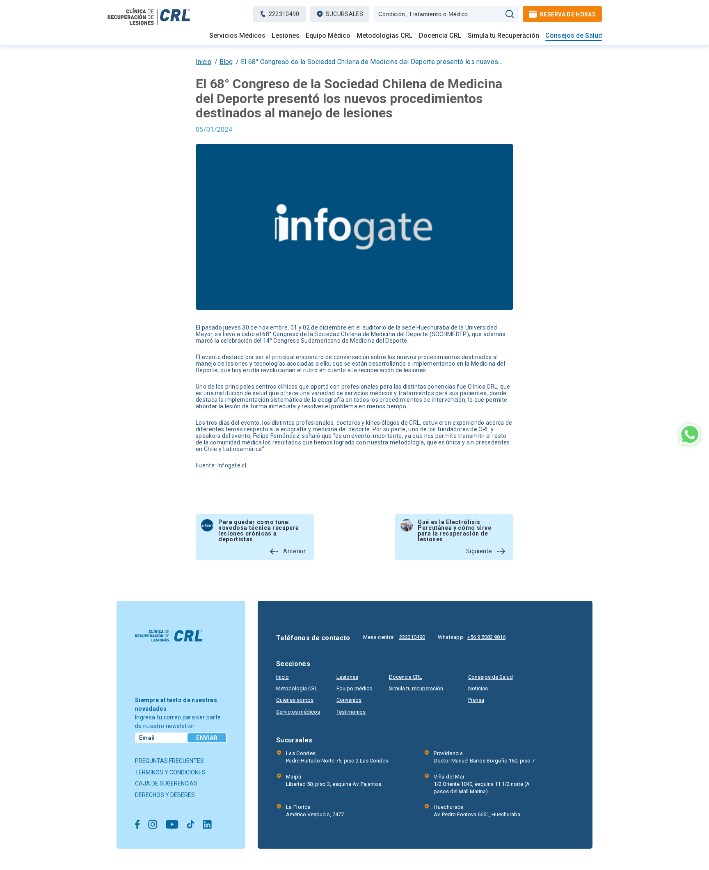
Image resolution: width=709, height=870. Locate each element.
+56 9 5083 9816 (486, 637)
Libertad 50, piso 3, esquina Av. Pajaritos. (334, 780)
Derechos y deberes (165, 795)
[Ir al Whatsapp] (690, 435)
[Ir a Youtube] (171, 825)
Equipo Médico (328, 35)
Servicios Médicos (237, 35)
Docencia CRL (440, 35)
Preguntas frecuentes (169, 761)
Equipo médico (354, 688)
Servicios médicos (298, 712)
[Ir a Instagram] (152, 825)
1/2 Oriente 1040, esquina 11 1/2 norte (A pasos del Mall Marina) (482, 784)
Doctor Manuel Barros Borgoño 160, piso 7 (484, 757)
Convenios (348, 700)
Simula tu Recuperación (503, 35)
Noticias (478, 688)
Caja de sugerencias (166, 783)
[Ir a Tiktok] (190, 825)
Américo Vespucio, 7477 (315, 810)
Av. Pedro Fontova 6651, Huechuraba (477, 810)
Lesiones (286, 35)
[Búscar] (510, 14)
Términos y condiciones (170, 772)
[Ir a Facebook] (137, 825)
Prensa (476, 700)
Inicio (203, 62)
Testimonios (351, 712)
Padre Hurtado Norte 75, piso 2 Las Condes (337, 757)
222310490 (412, 637)
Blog (226, 62)
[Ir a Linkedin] (207, 825)
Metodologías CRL (385, 35)
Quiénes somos (294, 700)
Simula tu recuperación (416, 688)
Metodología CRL (297, 688)
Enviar (206, 738)
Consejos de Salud (573, 35)
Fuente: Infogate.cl (221, 465)
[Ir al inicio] (149, 25)
